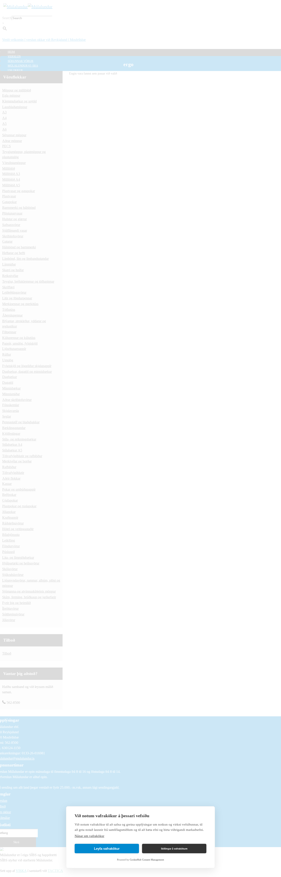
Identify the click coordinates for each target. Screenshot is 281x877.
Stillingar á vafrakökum (174, 848)
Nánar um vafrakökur (89, 836)
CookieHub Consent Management (147, 859)
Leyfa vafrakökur (107, 848)
